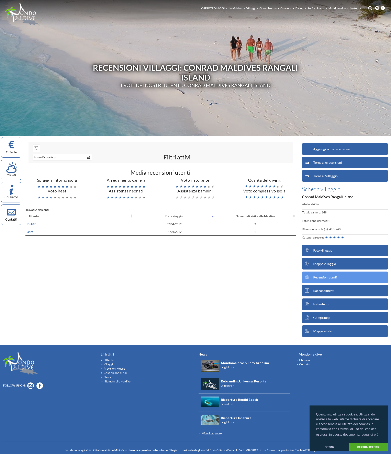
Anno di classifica (45, 157)
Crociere (285, 8)
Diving (299, 8)
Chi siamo (305, 360)
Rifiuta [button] (329, 446)
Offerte (109, 360)
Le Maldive (235, 8)
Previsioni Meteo (114, 368)
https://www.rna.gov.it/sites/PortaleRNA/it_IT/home (292, 450)
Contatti (304, 364)
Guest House (268, 8)
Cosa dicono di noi (115, 372)
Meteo (354, 8)
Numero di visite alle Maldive (255, 216)
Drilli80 (31, 224)
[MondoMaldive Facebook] (383, 8)
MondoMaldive (22, 14)
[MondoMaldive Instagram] (377, 8)
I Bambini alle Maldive (117, 381)
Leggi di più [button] (369, 434)
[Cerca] (369, 7)
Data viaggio (174, 216)
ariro (30, 231)
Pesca (320, 8)
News (107, 377)
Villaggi (250, 8)
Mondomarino (337, 8)
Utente (34, 216)
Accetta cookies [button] (368, 446)
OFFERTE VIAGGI (213, 8)
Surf (310, 8)
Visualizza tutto (212, 433)
